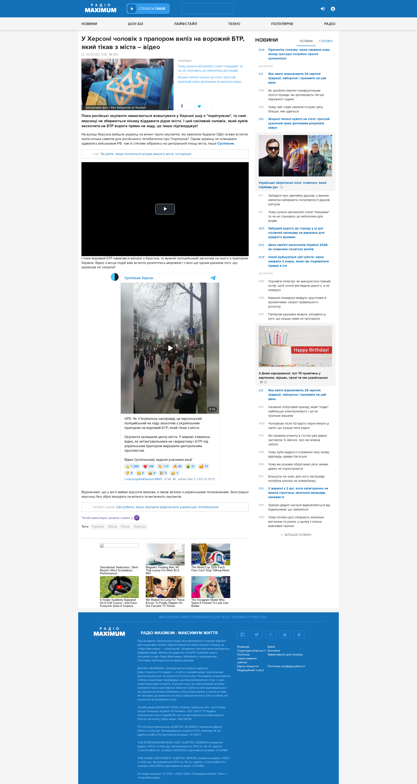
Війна (112, 526)
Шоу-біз (135, 24)
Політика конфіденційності (286, 666)
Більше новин (298, 535)
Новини (89, 24)
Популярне (282, 24)
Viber (136, 517)
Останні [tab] (306, 41)
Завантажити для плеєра (285, 654)
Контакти (274, 650)
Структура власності (251, 650)
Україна (98, 526)
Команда (243, 647)
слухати (151, 9)
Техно (234, 24)
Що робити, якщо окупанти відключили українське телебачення (167, 507)
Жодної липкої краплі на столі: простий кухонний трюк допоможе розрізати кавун (209, 79)
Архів (271, 647)
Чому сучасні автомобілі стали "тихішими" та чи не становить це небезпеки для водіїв (210, 68)
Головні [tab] (325, 41)
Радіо (330, 24)
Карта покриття (248, 666)
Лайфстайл (185, 24)
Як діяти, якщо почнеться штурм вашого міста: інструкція (145, 154)
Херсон (140, 526)
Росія (125, 526)
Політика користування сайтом (247, 658)
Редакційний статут (250, 670)
